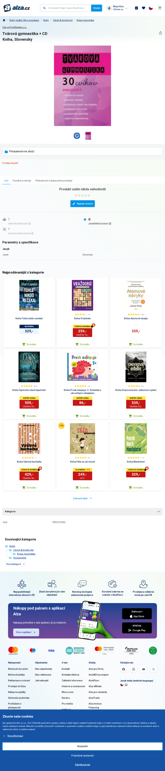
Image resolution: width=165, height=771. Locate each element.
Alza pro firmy (96, 669)
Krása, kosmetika (85, 20)
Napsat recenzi (85, 203)
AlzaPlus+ (94, 680)
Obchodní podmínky (18, 698)
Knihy (46, 20)
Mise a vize (67, 692)
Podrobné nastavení (82, 755)
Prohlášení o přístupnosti (14, 705)
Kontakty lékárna (70, 674)
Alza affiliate (95, 686)
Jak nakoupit (41, 680)
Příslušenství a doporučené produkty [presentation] (53, 180)
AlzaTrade (94, 698)
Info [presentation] (6, 180)
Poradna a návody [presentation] (22, 180)
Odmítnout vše (82, 764)
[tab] (6, 180)
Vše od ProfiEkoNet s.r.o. (14, 27)
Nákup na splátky (17, 692)
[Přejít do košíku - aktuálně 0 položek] (160, 8)
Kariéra (66, 698)
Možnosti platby (16, 674)
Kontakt (66, 669)
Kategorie (10, 511)
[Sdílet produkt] (160, 33)
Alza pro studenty (98, 692)
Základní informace (72, 680)
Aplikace (66, 709)
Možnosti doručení (18, 669)
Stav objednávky (43, 669)
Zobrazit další (80, 498)
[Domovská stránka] (3, 20)
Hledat (96, 8)
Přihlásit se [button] (118, 9)
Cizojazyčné (19, 558)
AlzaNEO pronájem (99, 674)
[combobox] (65, 8)
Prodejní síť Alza (17, 686)
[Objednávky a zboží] (136, 8)
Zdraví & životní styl (63, 20)
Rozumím (82, 746)
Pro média (67, 703)
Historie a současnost (73, 686)
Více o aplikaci (23, 632)
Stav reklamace (43, 674)
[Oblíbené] (144, 8)
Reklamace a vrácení (19, 680)
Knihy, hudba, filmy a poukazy (24, 20)
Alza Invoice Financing (95, 705)
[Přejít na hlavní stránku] (16, 8)
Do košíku (31, 344)
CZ (126, 684)
